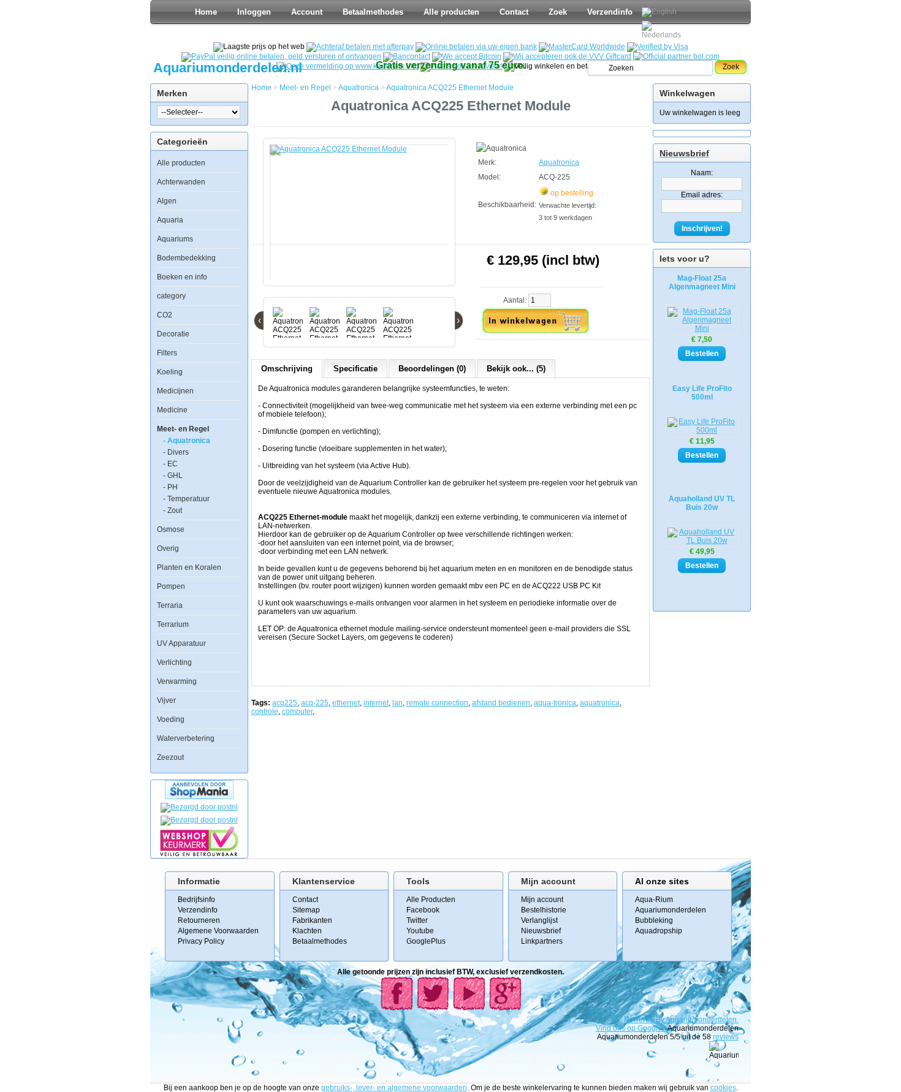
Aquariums (175, 239)
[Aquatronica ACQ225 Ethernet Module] (362, 218)
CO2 (164, 315)
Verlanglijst (539, 920)
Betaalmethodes (373, 12)
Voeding (170, 719)
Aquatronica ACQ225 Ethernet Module (450, 87)
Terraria (170, 605)
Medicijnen (175, 391)
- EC (170, 464)
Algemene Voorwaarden (218, 931)
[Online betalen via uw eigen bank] (476, 46)
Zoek (558, 12)
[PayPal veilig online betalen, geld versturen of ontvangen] (281, 56)
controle (264, 711)
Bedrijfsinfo (196, 899)
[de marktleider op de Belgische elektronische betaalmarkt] (406, 56)
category (171, 296)
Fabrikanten (312, 920)
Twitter (417, 920)
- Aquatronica (186, 440)
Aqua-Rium (654, 899)
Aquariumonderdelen (670, 910)
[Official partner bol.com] (676, 56)
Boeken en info (182, 277)
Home (206, 12)
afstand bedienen (501, 703)
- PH (170, 487)
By (661, 1019)
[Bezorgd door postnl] (199, 807)
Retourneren (199, 920)
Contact (514, 12)
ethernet (346, 703)
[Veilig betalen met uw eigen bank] (199, 820)
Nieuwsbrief (541, 931)
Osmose (170, 529)
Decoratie (173, 334)
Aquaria (170, 220)
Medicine (172, 410)
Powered (640, 1019)
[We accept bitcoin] (466, 56)
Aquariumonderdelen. (702, 1019)
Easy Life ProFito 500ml (702, 392)
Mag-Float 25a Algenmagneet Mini (702, 282)
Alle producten (451, 12)
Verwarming (177, 681)
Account (306, 12)
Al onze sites (662, 881)
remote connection (437, 703)
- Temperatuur (186, 499)
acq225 (284, 703)
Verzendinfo (610, 12)
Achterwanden (181, 182)
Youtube (420, 931)
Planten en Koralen (189, 567)
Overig (168, 548)
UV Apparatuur (181, 643)
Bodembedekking (186, 258)
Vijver (166, 700)
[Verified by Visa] (657, 46)
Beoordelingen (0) (432, 368)
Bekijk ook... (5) (516, 368)
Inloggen (254, 12)
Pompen (171, 586)
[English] (659, 12)
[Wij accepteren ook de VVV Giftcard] (567, 56)
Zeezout (170, 757)
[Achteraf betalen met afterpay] (360, 46)
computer (297, 711)
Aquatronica (358, 87)
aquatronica (600, 703)
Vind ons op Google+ (631, 1028)
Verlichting (174, 662)
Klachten (307, 931)
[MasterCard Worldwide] (582, 46)
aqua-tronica (555, 703)
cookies (723, 1087)
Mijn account (542, 899)
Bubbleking (654, 920)
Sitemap (306, 910)
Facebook (422, 910)
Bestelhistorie (543, 910)
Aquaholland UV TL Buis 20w (702, 503)
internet (376, 703)
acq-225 (315, 703)
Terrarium (173, 624)
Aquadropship (658, 931)
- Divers (176, 452)
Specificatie (355, 368)
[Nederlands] (663, 30)
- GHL (173, 475)
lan (397, 703)
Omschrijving (287, 368)
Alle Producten (430, 899)
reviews (726, 1037)
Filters (167, 353)
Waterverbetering (186, 738)
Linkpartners (542, 941)
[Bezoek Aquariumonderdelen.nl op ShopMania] (199, 796)
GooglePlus (426, 941)
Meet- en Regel (183, 429)
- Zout (172, 510)
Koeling (170, 372)
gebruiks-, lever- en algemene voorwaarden (394, 1087)
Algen (167, 201)
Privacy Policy (201, 941)
